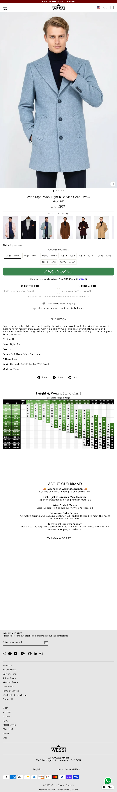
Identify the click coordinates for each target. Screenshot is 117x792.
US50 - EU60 (67, 262)
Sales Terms (8, 686)
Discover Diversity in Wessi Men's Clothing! (58, 789)
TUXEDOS (7, 716)
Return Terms (9, 678)
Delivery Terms (10, 674)
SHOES (6, 733)
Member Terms (10, 682)
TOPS (5, 721)
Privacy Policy (9, 669)
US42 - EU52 (68, 255)
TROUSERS (8, 729)
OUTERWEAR (9, 725)
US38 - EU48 (31, 255)
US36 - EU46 (13, 255)
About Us (7, 665)
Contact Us (8, 699)
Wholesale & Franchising (15, 695)
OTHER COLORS (58, 214)
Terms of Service (11, 691)
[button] (99, 7)
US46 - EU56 (104, 255)
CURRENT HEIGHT (30, 286)
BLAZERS (7, 712)
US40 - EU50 (49, 255)
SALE (5, 738)
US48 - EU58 (49, 262)
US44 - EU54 (86, 255)
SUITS (5, 708)
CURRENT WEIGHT (87, 286)
